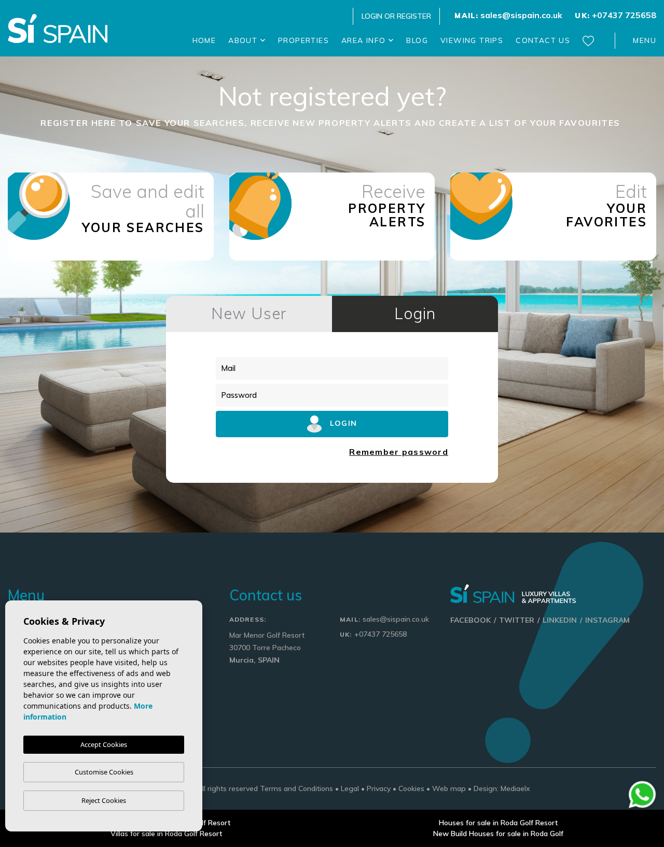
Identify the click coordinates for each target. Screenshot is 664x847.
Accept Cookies (103, 744)
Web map (449, 788)
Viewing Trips (471, 40)
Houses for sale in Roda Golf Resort (498, 822)
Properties (303, 40)
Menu (644, 40)
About (244, 40)
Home (204, 40)
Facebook (470, 620)
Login (414, 313)
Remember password (398, 452)
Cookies (411, 788)
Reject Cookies (103, 800)
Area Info (365, 40)
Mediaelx (515, 788)
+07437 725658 (615, 15)
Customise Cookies (104, 772)
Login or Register (396, 16)
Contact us (543, 40)
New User (248, 313)
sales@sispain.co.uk (508, 15)
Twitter (516, 620)
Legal (350, 788)
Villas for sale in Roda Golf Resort (166, 833)
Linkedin (560, 620)
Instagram (607, 620)
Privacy (379, 788)
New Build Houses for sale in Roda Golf (498, 833)
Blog (417, 40)
